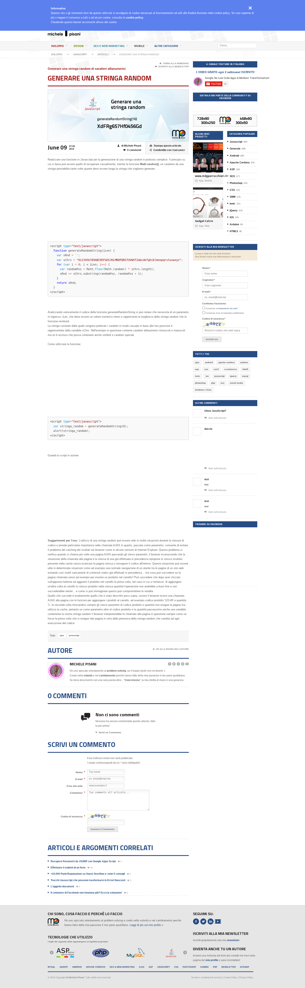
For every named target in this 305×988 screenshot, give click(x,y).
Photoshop (236, 183)
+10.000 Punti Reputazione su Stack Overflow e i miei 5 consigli (88, 873)
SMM (232, 196)
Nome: (79, 772)
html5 (245, 369)
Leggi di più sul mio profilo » (146, 925)
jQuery (234, 210)
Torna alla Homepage (174, 63)
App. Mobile (203, 180)
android (209, 362)
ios (207, 376)
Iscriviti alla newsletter (172, 66)
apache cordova (226, 362)
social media (236, 383)
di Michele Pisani (129, 145)
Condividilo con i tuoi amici (167, 150)
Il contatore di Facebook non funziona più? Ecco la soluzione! (86, 892)
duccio (208, 428)
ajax (62, 635)
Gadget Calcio (204, 221)
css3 (216, 369)
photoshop (200, 383)
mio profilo (212, 960)
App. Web (202, 225)
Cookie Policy (230, 977)
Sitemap (244, 967)
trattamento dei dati (227, 308)
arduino (244, 362)
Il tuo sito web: (75, 786)
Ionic (232, 203)
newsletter (233, 940)
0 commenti (132, 150)
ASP (232, 169)
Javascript (80, 54)
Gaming (204, 967)
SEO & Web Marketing (122, 967)
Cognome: (208, 280)
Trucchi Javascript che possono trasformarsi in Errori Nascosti (88, 880)
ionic (197, 376)
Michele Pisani (83, 664)
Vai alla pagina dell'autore (171, 649)
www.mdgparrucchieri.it (208, 176)
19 (90, 868)
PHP (215, 967)
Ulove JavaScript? (215, 410)
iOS (232, 217)
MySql (51, 967)
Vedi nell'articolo (215, 417)
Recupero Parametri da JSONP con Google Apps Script (83, 861)
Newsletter (228, 967)
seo (222, 383)
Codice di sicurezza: (72, 816)
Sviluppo (57, 46)
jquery (233, 376)
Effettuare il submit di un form (68, 867)
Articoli (103, 54)
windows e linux (203, 390)
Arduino (234, 224)
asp (197, 369)
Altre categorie (166, 46)
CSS (232, 190)
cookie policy (134, 17)
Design (79, 46)
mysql (245, 376)
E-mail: (79, 779)
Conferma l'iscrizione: (214, 303)
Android (234, 155)
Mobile (139, 46)
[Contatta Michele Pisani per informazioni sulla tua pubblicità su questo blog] (225, 117)
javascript (74, 635)
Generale (235, 148)
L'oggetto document (62, 886)
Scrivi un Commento (108, 732)
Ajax (141, 967)
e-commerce (230, 369)
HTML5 (234, 231)
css (206, 369)
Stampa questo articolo (165, 145)
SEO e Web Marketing (108, 46)
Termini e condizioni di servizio (206, 977)
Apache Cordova (240, 162)
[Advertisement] (178, 34)
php (213, 383)
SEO (232, 176)
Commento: (76, 792)
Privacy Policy (246, 977)
